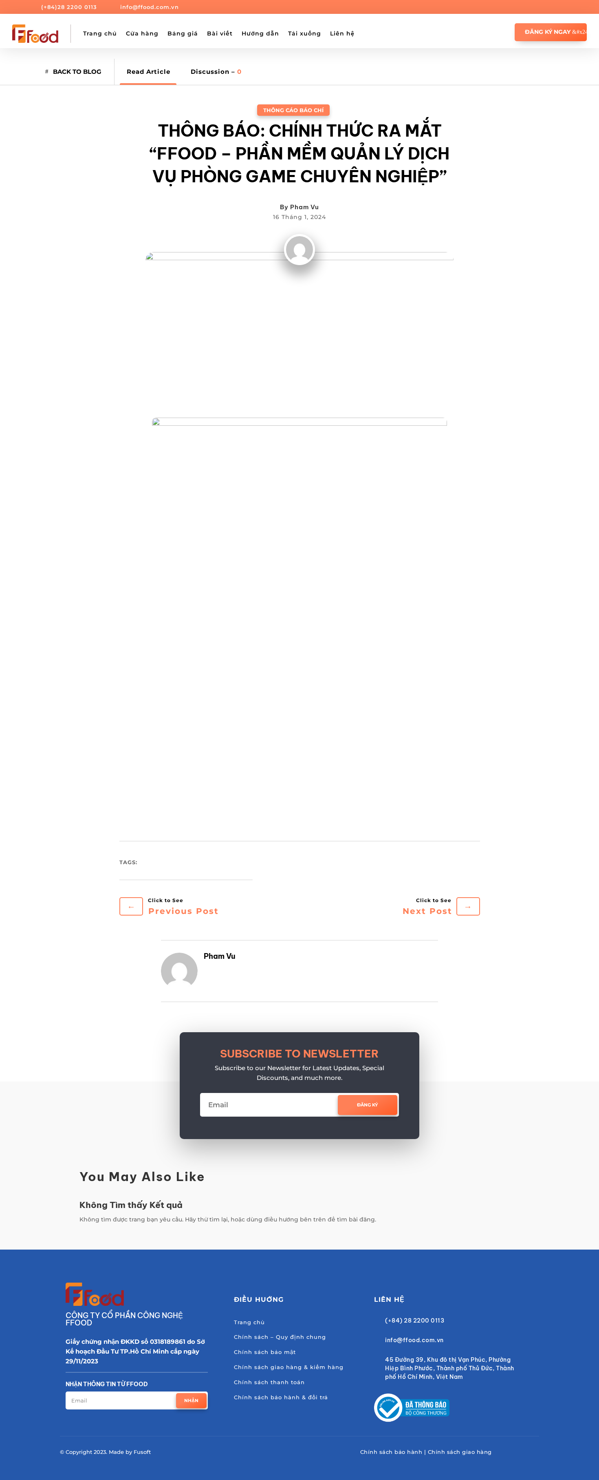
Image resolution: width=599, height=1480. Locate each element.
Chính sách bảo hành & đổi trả (281, 1397)
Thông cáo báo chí (293, 110)
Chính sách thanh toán (269, 1382)
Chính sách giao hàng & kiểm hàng (289, 1367)
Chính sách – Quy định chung (280, 1337)
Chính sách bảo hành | (394, 1452)
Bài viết (220, 33)
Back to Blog (77, 71)
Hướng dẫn (260, 33)
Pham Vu (304, 207)
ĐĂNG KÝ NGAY (547, 31)
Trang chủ (100, 33)
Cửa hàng (142, 33)
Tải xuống (304, 33)
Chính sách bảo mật (265, 1352)
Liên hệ (342, 33)
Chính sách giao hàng (460, 1452)
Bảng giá (182, 33)
